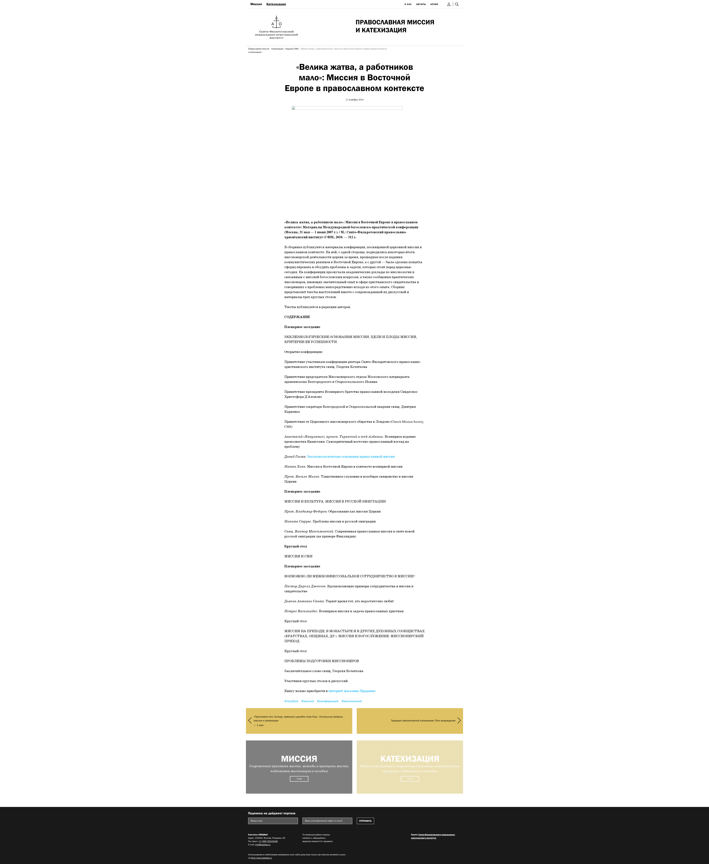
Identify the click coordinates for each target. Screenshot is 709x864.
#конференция (328, 701)
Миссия (256, 4)
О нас (408, 4)
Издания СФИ (291, 48)
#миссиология (352, 701)
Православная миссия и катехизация (258, 50)
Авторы (421, 4)
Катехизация (276, 4)
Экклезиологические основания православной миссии (351, 457)
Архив (434, 4)
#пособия (291, 701)
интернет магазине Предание (351, 691)
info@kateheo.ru (262, 844)
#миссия (308, 701)
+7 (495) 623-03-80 (268, 841)
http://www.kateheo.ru (261, 858)
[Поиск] (457, 4)
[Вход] (449, 4)
